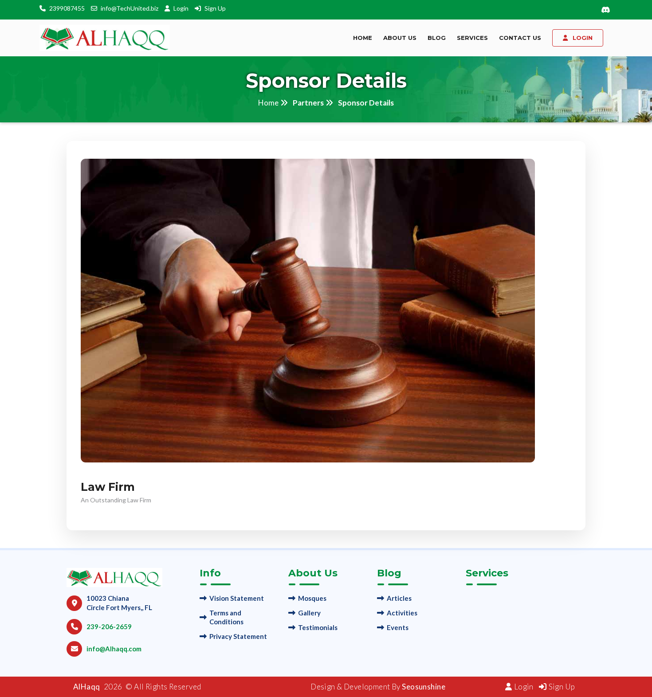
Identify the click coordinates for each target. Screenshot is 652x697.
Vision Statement (236, 598)
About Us (399, 37)
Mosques (312, 598)
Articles (399, 598)
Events (397, 627)
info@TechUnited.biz (129, 8)
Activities (402, 613)
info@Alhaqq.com (113, 649)
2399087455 (67, 8)
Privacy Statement (238, 636)
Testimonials (318, 627)
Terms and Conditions (226, 617)
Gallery (309, 613)
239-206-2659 (109, 626)
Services (472, 37)
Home (362, 37)
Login (181, 8)
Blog (437, 37)
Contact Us (520, 37)
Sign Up (215, 8)
